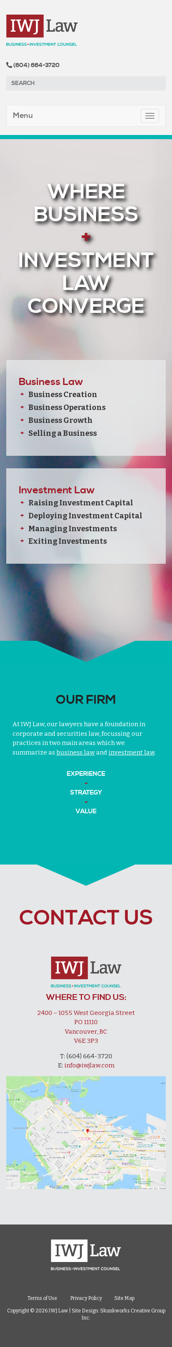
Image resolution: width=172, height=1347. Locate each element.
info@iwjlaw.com (89, 1065)
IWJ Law (86, 30)
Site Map (124, 1299)
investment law (131, 752)
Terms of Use (42, 1299)
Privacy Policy (86, 1299)
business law (75, 752)
